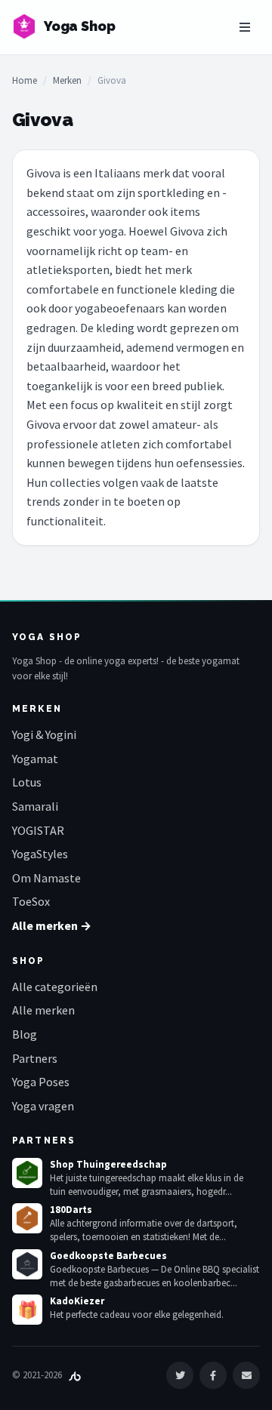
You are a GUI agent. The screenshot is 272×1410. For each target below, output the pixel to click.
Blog (24, 1034)
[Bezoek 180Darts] (27, 1218)
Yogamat (35, 758)
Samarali (35, 806)
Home (24, 80)
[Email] (246, 1375)
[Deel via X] (179, 1375)
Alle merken (43, 1009)
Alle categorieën (54, 986)
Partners (34, 1058)
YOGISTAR (38, 830)
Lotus (27, 782)
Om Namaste (46, 877)
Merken (67, 80)
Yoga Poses (41, 1081)
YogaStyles (40, 853)
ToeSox (31, 901)
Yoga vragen (43, 1105)
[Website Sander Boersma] (74, 1374)
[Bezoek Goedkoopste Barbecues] (27, 1264)
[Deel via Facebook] (213, 1375)
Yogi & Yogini (44, 734)
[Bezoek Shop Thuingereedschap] (27, 1173)
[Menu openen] (245, 27)
